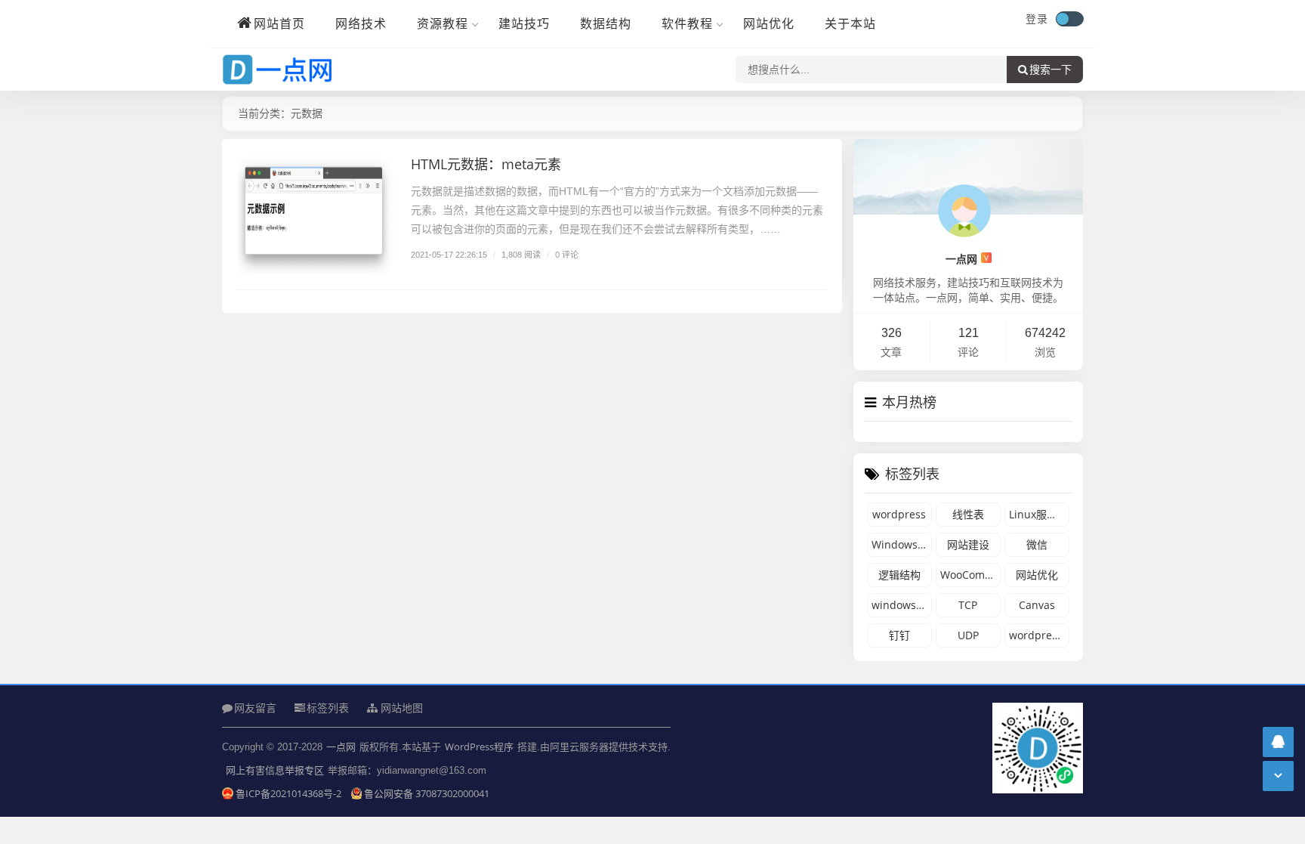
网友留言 (255, 707)
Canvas (1037, 605)
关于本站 (850, 23)
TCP (967, 605)
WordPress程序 (479, 746)
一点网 (967, 259)
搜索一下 (1050, 69)
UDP (968, 635)
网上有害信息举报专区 (275, 770)
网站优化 (768, 23)
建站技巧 (524, 23)
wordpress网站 (1039, 635)
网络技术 (361, 23)
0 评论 (566, 254)
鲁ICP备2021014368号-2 (290, 793)
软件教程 (687, 23)
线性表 (968, 514)
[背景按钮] (1069, 18)
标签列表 (328, 707)
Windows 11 (902, 544)
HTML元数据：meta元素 (486, 164)
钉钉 (899, 635)
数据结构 (605, 23)
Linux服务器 (1038, 514)
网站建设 (968, 544)
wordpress (899, 514)
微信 (1036, 544)
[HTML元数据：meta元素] (316, 214)
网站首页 (279, 23)
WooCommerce (970, 574)
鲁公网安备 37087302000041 (426, 793)
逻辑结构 (899, 574)
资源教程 (442, 23)
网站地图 (400, 708)
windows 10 (901, 605)
